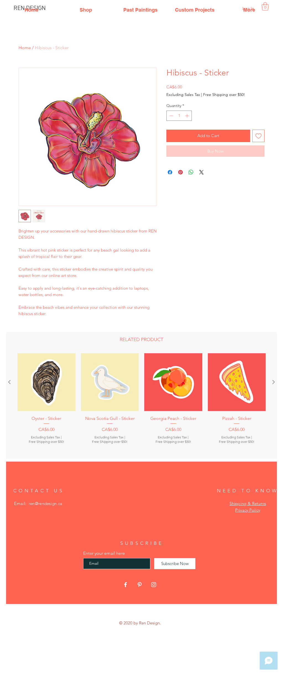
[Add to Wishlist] (258, 136)
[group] (141, 403)
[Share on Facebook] (170, 172)
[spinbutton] (179, 116)
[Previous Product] (9, 382)
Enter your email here (104, 553)
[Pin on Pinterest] (180, 172)
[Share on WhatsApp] (191, 172)
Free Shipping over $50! (224, 94)
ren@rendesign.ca (45, 503)
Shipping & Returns (247, 503)
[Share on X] (201, 172)
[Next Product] (273, 382)
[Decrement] (170, 116)
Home (25, 47)
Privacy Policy (247, 510)
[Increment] (187, 116)
